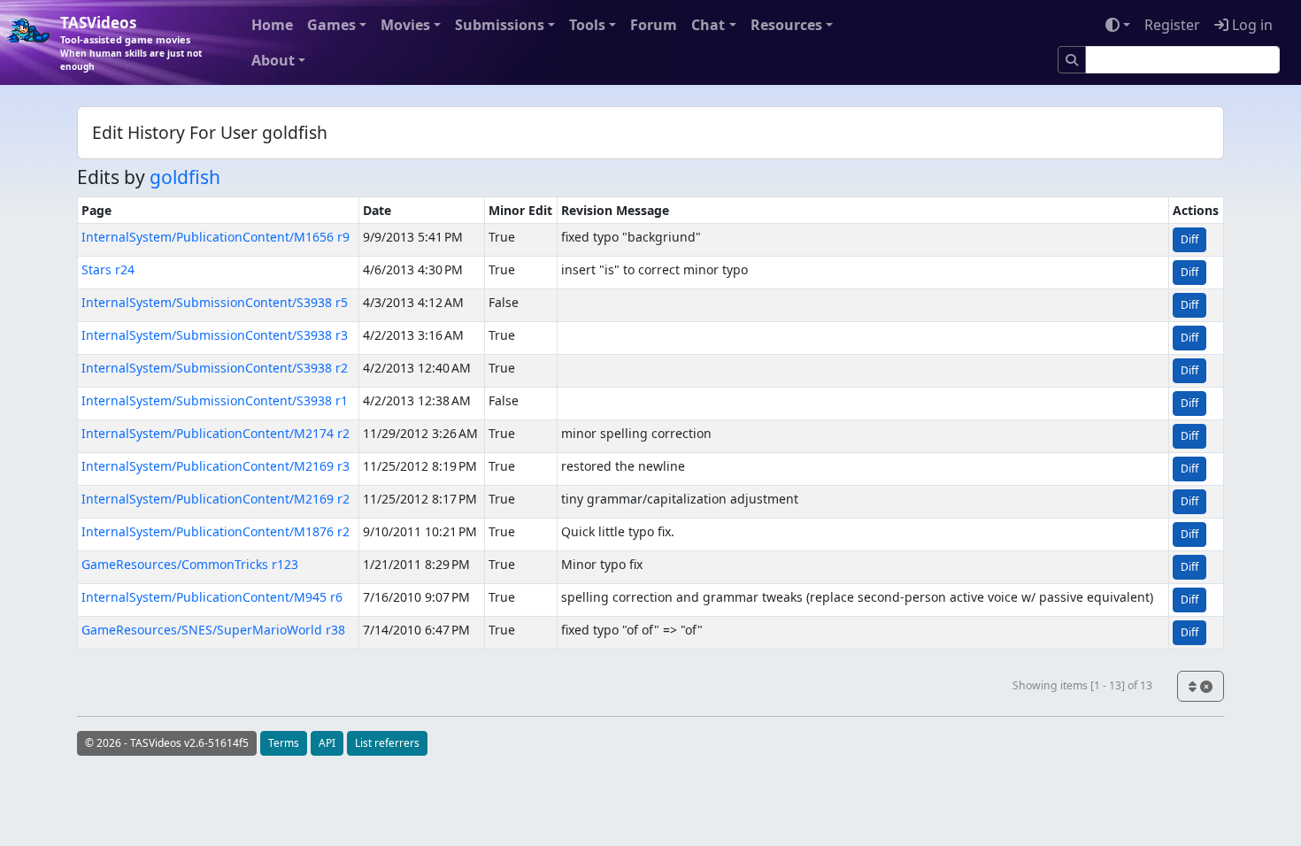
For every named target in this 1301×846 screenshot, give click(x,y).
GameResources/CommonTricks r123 (189, 564)
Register (1172, 25)
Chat (708, 25)
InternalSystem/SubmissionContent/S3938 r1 (214, 400)
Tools (587, 25)
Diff (1189, 239)
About (273, 60)
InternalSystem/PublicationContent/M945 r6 (212, 596)
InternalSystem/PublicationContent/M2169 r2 (215, 498)
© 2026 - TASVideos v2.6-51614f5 (167, 742)
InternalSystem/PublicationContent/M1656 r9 (215, 236)
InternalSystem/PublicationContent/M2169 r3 (215, 466)
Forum (653, 25)
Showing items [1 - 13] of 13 (1082, 685)
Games (331, 25)
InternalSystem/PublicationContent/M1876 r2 (215, 531)
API (327, 742)
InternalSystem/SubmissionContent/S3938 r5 (214, 302)
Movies (405, 25)
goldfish (185, 177)
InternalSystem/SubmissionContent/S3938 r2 (214, 367)
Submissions (499, 25)
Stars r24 (108, 269)
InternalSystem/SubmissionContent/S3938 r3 (214, 335)
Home (272, 25)
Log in (1250, 25)
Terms (283, 742)
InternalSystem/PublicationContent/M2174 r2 (215, 433)
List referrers (387, 742)
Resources (786, 25)
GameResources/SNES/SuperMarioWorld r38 (213, 629)
